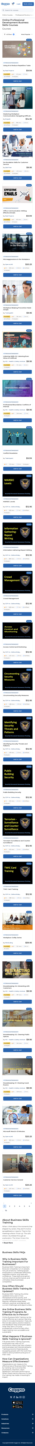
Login (19, 4)
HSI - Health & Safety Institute (15, 361)
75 (6, 1211)
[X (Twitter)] (11, 1397)
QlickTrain (8, 167)
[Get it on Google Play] (17, 1406)
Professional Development (24, 15)
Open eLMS (9, 264)
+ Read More (7, 1243)
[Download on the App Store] (17, 1402)
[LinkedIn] (17, 1397)
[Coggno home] (5, 4)
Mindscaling (9, 942)
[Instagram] (23, 1397)
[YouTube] (20, 1397)
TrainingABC (9, 313)
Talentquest (9, 458)
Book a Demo (28, 4)
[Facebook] (14, 1397)
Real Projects (9, 70)
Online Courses (7, 15)
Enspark (7, 119)
